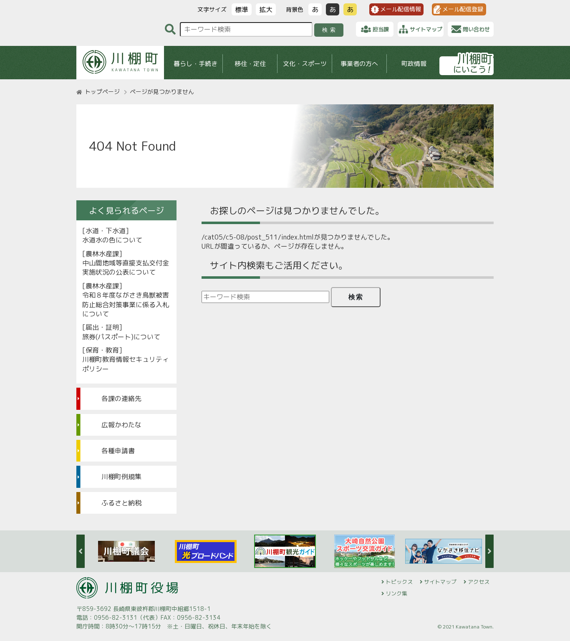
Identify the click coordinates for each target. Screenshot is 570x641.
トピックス (399, 581)
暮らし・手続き (195, 63)
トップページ (102, 92)
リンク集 (396, 593)
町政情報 (413, 63)
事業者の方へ (359, 63)
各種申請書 (118, 450)
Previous (80, 551)
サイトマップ (440, 581)
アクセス (478, 581)
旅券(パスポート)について (121, 336)
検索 (330, 30)
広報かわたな (121, 424)
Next (489, 551)
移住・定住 (250, 63)
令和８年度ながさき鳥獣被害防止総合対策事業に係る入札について (125, 304)
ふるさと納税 (121, 502)
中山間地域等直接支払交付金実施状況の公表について (125, 267)
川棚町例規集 (121, 476)
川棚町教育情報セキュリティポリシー (125, 364)
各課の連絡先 (121, 398)
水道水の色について (112, 240)
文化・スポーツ (305, 63)
